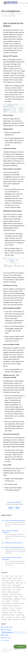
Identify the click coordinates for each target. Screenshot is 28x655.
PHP (21, 576)
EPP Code (23, 619)
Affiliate (17, 582)
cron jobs (11, 608)
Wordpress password (16, 585)
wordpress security (20, 614)
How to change (5, 594)
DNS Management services (13, 592)
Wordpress (9, 578)
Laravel (23, 598)
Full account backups (6, 603)
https (3, 617)
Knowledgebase (11, 14)
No (18, 507)
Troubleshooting (19, 14)
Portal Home (4, 14)
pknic (13, 589)
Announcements (7, 629)
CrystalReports (5, 608)
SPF (15, 612)
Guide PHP (7, 601)
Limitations (16, 596)
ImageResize (8, 177)
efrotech (23, 617)
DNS (3, 601)
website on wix (17, 605)
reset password (16, 619)
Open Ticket (6, 640)
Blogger (21, 596)
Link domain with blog (10, 617)
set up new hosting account (18, 587)
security (19, 580)
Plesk (19, 610)
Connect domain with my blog (8, 582)
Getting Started (5, 612)
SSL (3, 576)
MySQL (11, 612)
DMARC (9, 619)
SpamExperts (13, 610)
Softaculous (19, 612)
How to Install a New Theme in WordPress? (14, 561)
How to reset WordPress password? (15, 523)
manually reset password (7, 605)
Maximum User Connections (18, 603)
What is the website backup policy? (15, 550)
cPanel (3, 610)
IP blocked (18, 589)
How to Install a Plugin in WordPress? (14, 534)
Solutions (4, 589)
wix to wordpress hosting (7, 598)
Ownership (4, 619)
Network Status (7, 637)
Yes (12, 507)
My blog (9, 589)
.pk (25, 582)
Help (9, 585)
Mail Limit (4, 592)
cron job (11, 576)
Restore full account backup (16, 594)
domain (11, 580)
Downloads (6, 635)
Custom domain (18, 608)
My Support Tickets (8, 627)
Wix (15, 580)
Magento (18, 617)
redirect (16, 576)
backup (6, 576)
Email (8, 610)
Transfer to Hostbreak (6, 587)
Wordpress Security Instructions (14, 542)
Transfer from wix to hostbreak (8, 614)
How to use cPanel (17, 578)
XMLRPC (16, 601)
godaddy (4, 578)
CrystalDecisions (17, 598)
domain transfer (5, 580)
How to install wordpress (7, 596)
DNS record (4, 585)
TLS (12, 601)
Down (22, 582)
